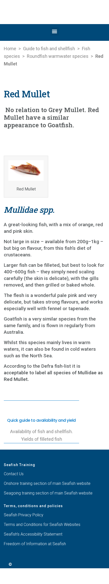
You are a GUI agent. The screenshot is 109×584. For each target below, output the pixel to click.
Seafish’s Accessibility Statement (33, 534)
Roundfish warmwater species (57, 56)
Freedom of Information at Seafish (35, 543)
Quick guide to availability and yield (41, 420)
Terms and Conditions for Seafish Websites (42, 524)
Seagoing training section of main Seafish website (48, 493)
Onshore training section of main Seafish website (47, 483)
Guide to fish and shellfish (49, 48)
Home (10, 48)
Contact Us (14, 473)
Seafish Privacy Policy (23, 514)
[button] (54, 31)
